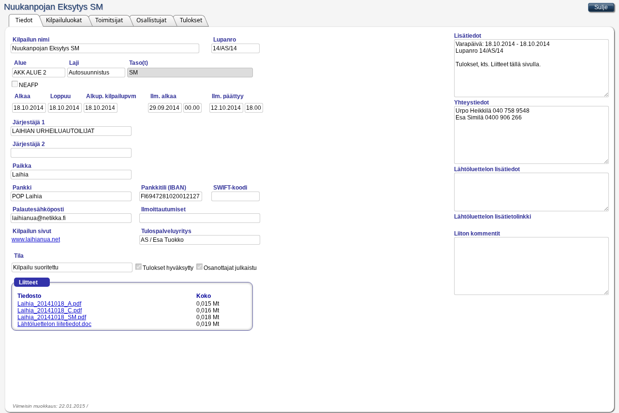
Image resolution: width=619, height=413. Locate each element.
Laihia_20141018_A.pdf (49, 303)
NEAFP (28, 85)
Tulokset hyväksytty (168, 268)
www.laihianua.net (36, 239)
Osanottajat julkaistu (230, 268)
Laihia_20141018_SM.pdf (51, 317)
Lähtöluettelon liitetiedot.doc (54, 324)
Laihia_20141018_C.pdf (49, 310)
